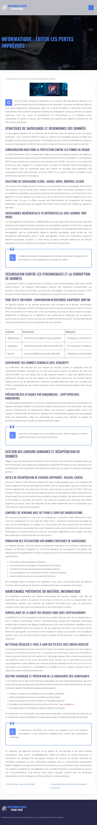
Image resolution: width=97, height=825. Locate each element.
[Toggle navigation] (91, 8)
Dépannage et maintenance (17, 79)
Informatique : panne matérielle (21, 784)
